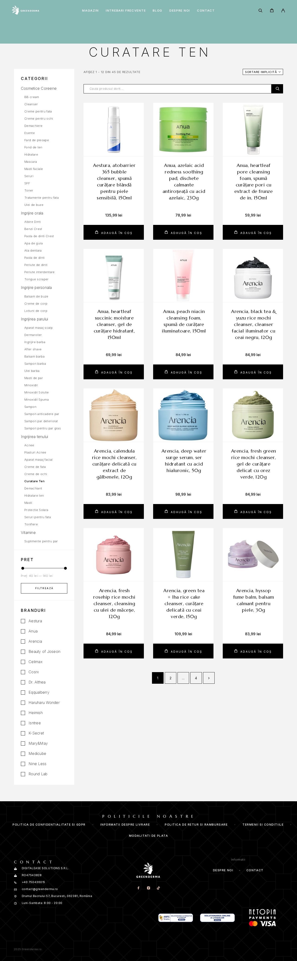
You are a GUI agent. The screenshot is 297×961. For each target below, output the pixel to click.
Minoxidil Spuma (36, 399)
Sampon (30, 407)
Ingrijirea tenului (34, 436)
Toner (28, 190)
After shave (33, 349)
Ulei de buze (33, 205)
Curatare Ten (34, 481)
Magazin (90, 10)
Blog (157, 10)
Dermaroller (33, 335)
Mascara (30, 161)
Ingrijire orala (32, 213)
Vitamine (28, 532)
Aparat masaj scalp (38, 327)
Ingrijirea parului (34, 319)
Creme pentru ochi (38, 118)
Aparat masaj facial (38, 459)
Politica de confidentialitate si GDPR (49, 824)
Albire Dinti (32, 221)
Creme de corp (35, 303)
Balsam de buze (36, 296)
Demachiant (33, 488)
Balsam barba (34, 356)
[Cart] (272, 11)
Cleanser (31, 104)
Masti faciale (33, 169)
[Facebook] (138, 888)
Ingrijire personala (36, 287)
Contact (206, 10)
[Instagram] (148, 888)
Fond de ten (33, 147)
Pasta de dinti (34, 257)
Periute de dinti (35, 265)
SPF (27, 183)
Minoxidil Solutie (36, 392)
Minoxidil (31, 385)
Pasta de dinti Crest (39, 236)
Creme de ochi (35, 474)
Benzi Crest (33, 229)
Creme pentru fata (38, 111)
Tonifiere (31, 524)
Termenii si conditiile (263, 824)
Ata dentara (33, 250)
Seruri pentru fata (37, 517)
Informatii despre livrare (125, 824)
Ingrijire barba (34, 342)
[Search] (260, 10)
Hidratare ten (34, 495)
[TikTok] (158, 888)
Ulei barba (31, 371)
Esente (29, 133)
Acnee (29, 445)
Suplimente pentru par (41, 541)
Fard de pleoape (36, 140)
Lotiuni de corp (35, 311)
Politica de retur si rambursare (196, 824)
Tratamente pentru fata (41, 197)
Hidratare (31, 154)
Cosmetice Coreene (39, 88)
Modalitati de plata (148, 835)
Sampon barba (35, 363)
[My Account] (283, 10)
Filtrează (44, 588)
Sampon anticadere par (41, 414)
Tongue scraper (36, 279)
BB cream (31, 97)
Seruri (28, 176)
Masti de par (33, 378)
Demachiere (33, 126)
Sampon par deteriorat (41, 421)
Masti (28, 502)
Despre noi (179, 10)
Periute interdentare (39, 272)
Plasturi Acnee (35, 452)
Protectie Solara (36, 510)
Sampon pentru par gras (42, 428)
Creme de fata (35, 467)
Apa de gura (33, 243)
